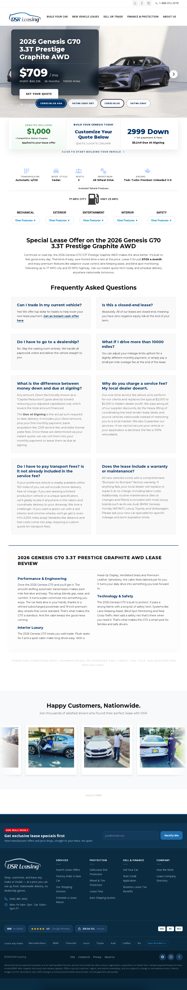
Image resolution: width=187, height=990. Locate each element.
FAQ (72, 957)
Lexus (86, 943)
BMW (56, 943)
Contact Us (84, 957)
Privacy (97, 957)
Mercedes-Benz (37, 943)
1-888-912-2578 (168, 3)
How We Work (165, 869)
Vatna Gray (138, 103)
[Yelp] (179, 957)
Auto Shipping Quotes (102, 897)
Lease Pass (96, 891)
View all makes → (157, 943)
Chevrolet (71, 943)
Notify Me (172, 835)
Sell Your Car (130, 869)
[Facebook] (162, 957)
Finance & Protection (143, 16)
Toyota (100, 943)
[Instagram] (171, 957)
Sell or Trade (113, 16)
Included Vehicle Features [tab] (94, 188)
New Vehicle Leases (85, 16)
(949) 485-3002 (18, 899)
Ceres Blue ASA (51, 103)
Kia (139, 943)
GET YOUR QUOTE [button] (39, 94)
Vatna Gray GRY (83, 103)
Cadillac (127, 943)
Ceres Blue (112, 103)
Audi (113, 943)
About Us (169, 16)
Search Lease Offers (68, 869)
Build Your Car (57, 16)
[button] (93, 134)
